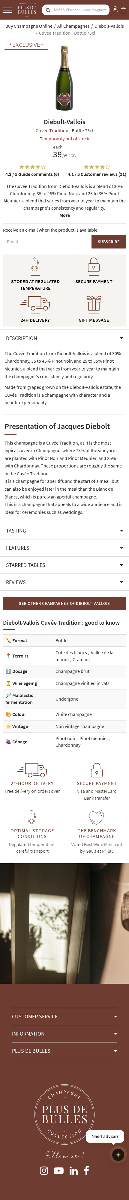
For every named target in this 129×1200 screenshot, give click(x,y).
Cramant (81, 659)
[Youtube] (59, 1169)
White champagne (74, 714)
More (64, 215)
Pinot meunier (94, 738)
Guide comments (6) (32, 174)
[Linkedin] (74, 1169)
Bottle (62, 640)
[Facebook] (86, 1169)
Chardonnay (68, 745)
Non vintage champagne (80, 726)
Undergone (67, 699)
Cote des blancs (72, 652)
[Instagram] (44, 1169)
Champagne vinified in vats (83, 683)
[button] (64, 338)
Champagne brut (72, 671)
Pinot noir (66, 738)
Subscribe (109, 241)
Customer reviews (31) (97, 174)
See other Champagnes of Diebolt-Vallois (64, 603)
